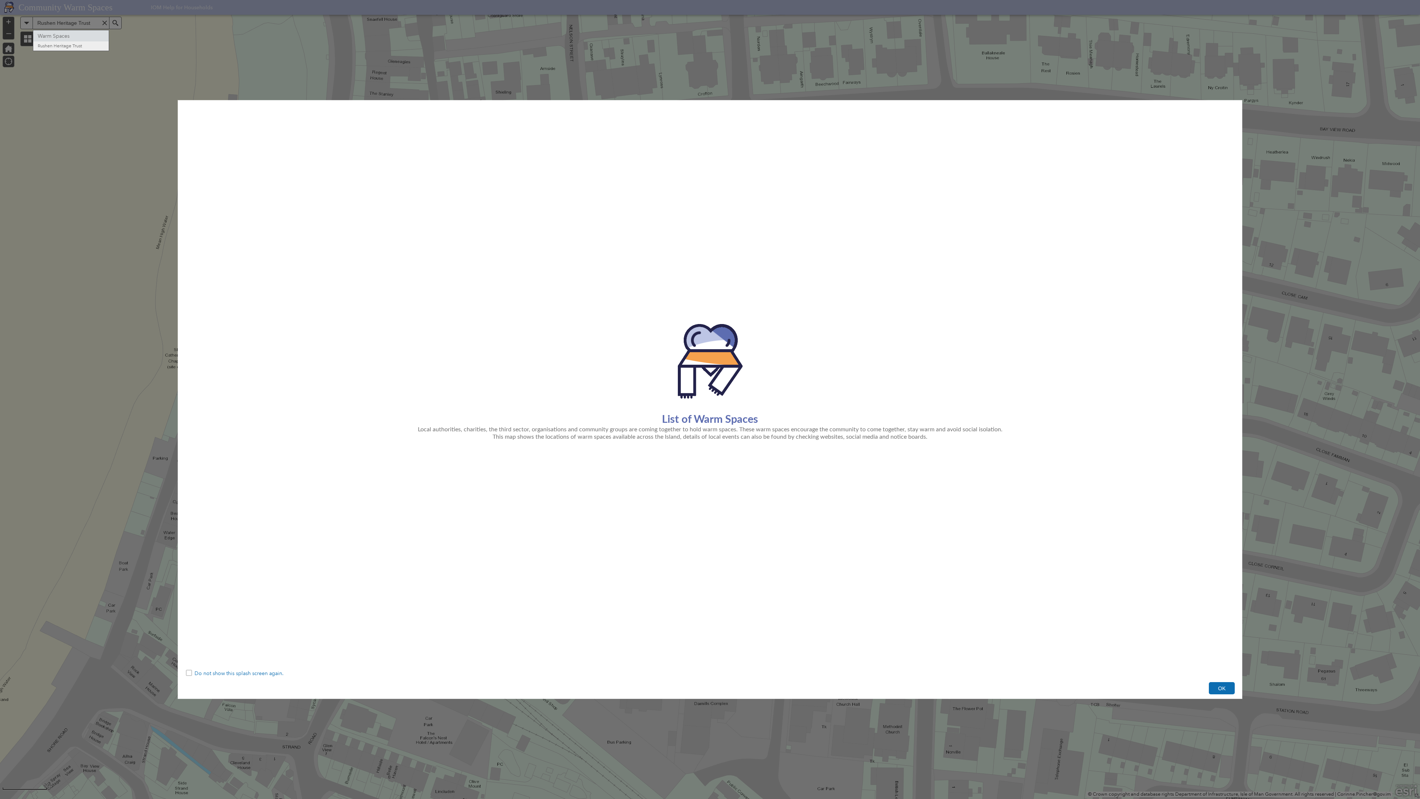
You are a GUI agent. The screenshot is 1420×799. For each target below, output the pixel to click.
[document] (710, 383)
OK (1221, 688)
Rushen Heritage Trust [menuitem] (60, 46)
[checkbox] (710, 673)
